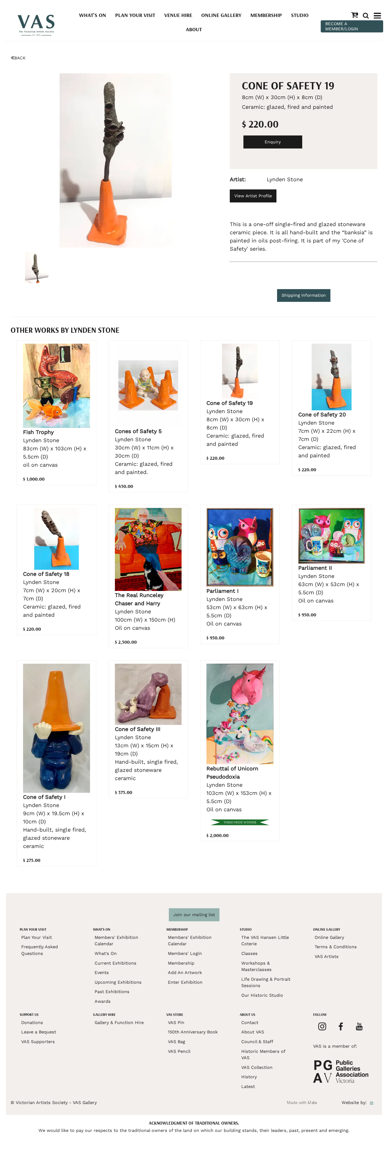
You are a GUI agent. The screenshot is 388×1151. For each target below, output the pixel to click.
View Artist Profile (253, 195)
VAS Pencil (179, 1051)
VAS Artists (327, 956)
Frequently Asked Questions (39, 950)
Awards (103, 1001)
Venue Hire (178, 15)
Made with (302, 1102)
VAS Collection (257, 1067)
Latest (248, 1086)
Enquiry (273, 141)
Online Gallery (221, 15)
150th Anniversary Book (193, 1031)
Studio (300, 15)
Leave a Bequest (38, 1031)
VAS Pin (176, 1022)
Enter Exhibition (185, 982)
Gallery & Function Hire (119, 1022)
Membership (266, 15)
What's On (92, 15)
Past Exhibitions (112, 991)
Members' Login (185, 953)
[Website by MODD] (371, 1102)
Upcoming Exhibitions (118, 982)
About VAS (252, 1031)
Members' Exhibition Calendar (116, 940)
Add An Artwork (185, 972)
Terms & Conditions (336, 946)
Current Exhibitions (115, 963)
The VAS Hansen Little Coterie (265, 940)
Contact (249, 1022)
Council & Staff (257, 1041)
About (194, 29)
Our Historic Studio (262, 995)
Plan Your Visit (135, 15)
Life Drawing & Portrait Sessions (265, 982)
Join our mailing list (194, 914)
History (249, 1076)
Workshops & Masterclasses (256, 966)
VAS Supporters (38, 1041)
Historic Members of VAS (263, 1054)
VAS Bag (176, 1041)
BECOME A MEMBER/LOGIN (341, 26)
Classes (249, 953)
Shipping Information (304, 295)
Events (102, 972)
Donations (32, 1022)
